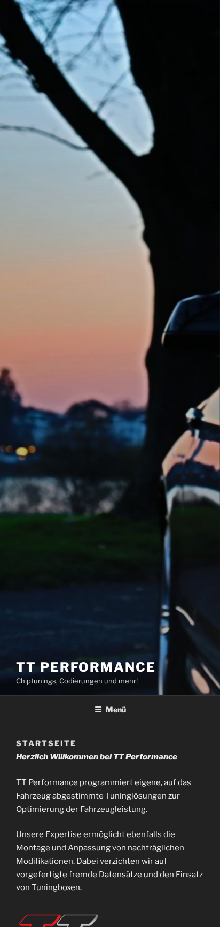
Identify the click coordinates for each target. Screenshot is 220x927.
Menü (116, 709)
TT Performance (86, 667)
